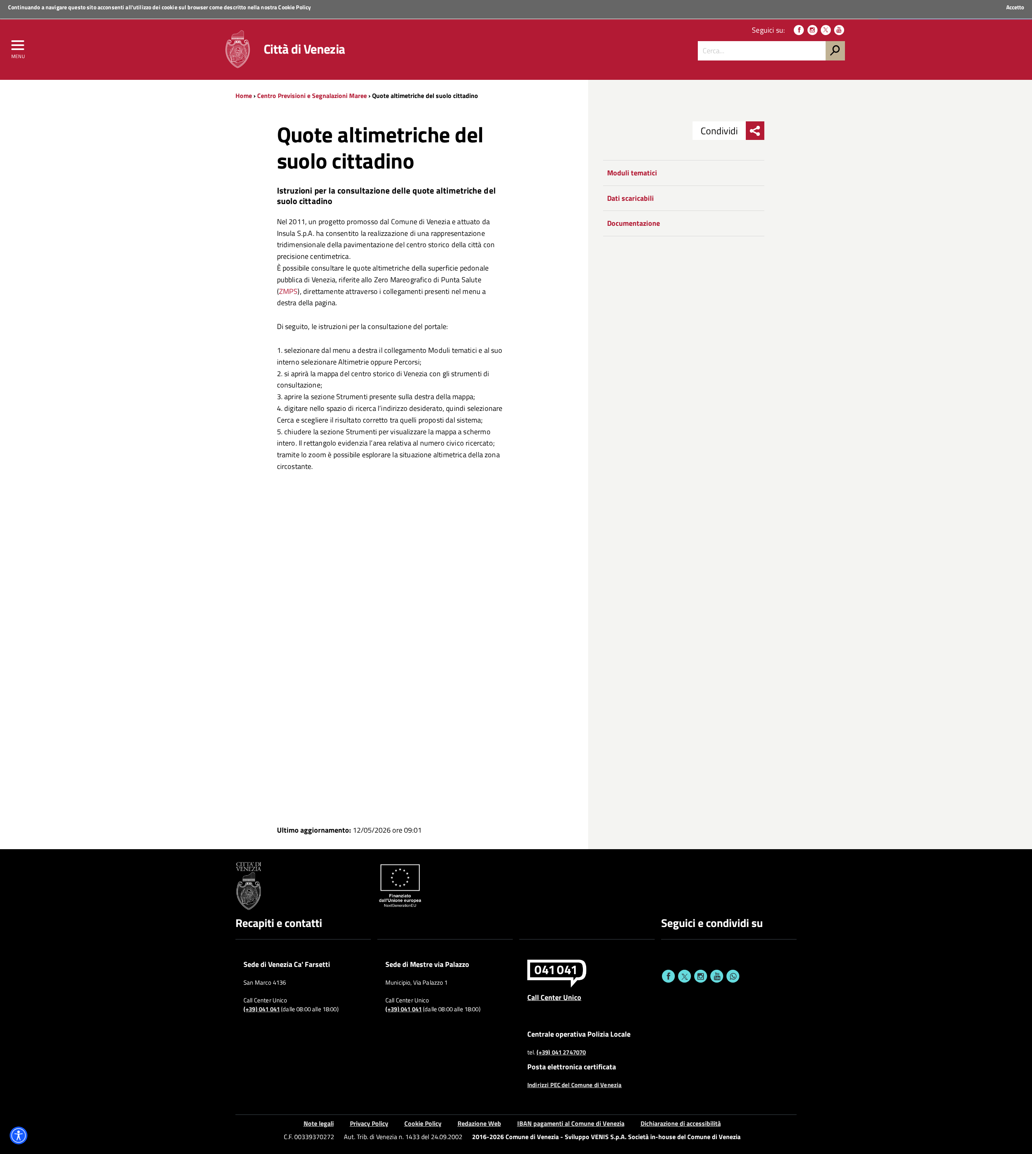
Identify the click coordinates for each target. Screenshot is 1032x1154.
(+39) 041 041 (261, 1009)
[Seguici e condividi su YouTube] (716, 976)
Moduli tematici (632, 172)
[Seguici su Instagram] (812, 30)
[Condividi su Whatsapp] (732, 976)
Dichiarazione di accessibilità (681, 1123)
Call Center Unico (554, 997)
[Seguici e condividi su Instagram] (700, 976)
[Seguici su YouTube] (839, 30)
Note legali (319, 1123)
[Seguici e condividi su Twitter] (684, 976)
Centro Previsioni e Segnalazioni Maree (312, 95)
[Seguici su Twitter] (826, 30)
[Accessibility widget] (18, 1135)
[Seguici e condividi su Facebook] (668, 976)
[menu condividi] (755, 130)
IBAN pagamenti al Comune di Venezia (570, 1123)
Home (243, 95)
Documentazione (633, 223)
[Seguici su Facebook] (799, 30)
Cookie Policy (294, 7)
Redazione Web (479, 1123)
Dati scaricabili (630, 198)
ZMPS (288, 291)
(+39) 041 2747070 (561, 1052)
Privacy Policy (369, 1123)
